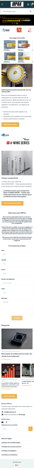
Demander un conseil (10, 124)
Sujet (3, 288)
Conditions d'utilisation (9, 455)
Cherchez (31, 11)
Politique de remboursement (11, 447)
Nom (3, 250)
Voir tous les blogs (9, 396)
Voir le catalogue (2, 4)
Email (3, 269)
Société (3, 260)
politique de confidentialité (10, 442)
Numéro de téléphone (8, 279)
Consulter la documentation (12, 203)
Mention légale (6, 438)
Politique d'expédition (9, 451)
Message (4, 298)
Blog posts (5, 325)
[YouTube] (2, 422)
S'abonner (30, 429)
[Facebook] (6, 422)
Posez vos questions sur (14, 414)
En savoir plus (6, 359)
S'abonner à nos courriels (9, 425)
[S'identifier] (28, 4)
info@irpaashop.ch (10, 412)
